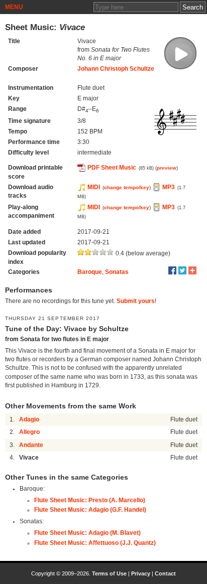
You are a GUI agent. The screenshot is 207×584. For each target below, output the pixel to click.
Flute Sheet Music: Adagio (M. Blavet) (87, 533)
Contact (165, 573)
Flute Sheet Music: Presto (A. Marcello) (89, 500)
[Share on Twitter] (182, 270)
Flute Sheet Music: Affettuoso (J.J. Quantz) (95, 543)
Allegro (29, 432)
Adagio (29, 419)
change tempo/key (126, 187)
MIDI (93, 187)
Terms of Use (109, 573)
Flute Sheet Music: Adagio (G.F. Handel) (90, 510)
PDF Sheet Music (111, 168)
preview (166, 168)
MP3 (168, 187)
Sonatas (117, 272)
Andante (31, 445)
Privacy (140, 573)
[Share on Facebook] (172, 270)
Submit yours (136, 301)
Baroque (89, 272)
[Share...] (192, 270)
